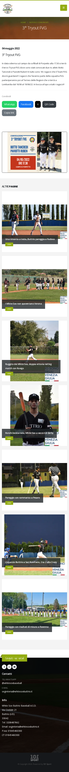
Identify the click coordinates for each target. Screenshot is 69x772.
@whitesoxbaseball (12, 683)
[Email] (14, 667)
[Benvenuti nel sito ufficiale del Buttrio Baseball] (7, 8)
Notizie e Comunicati (38, 22)
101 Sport (47, 764)
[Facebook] (4, 667)
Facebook (26, 104)
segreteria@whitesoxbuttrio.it (17, 691)
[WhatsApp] (9, 667)
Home (23, 22)
